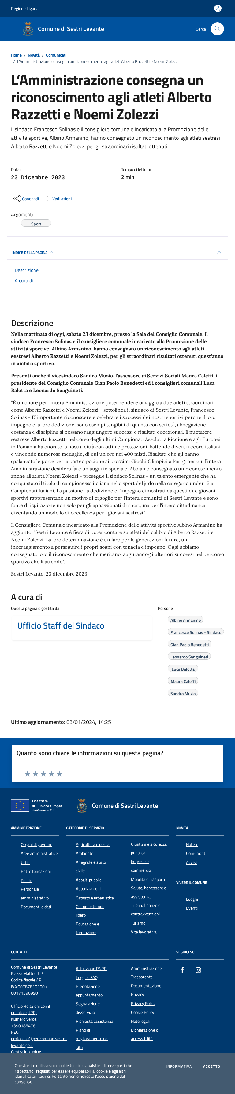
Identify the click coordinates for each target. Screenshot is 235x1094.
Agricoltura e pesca (93, 844)
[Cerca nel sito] (217, 28)
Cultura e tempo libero (90, 910)
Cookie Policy (142, 1012)
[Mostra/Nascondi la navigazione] (7, 28)
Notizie (192, 844)
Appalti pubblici (89, 880)
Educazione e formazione (87, 928)
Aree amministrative (39, 853)
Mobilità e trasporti (148, 879)
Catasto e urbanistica (95, 898)
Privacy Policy (143, 1003)
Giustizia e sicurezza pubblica (149, 848)
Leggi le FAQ (87, 977)
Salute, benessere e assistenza (148, 892)
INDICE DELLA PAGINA (29, 252)
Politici (26, 880)
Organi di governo (36, 844)
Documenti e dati (36, 906)
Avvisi (191, 862)
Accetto (211, 1066)
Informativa (179, 1066)
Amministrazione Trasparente (146, 972)
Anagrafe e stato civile (91, 866)
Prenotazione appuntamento (89, 990)
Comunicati (196, 853)
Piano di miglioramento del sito (92, 1039)
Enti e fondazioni (36, 871)
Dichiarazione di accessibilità (145, 1034)
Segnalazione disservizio (88, 1008)
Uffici (25, 862)
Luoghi (192, 899)
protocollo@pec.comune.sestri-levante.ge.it (39, 1042)
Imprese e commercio (141, 865)
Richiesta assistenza (94, 1021)
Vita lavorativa (144, 932)
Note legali (140, 1021)
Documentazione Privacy (146, 990)
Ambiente (84, 853)
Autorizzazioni (88, 888)
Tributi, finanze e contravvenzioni (145, 909)
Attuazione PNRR (91, 968)
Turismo (138, 923)
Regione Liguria (25, 8)
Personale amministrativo (35, 893)
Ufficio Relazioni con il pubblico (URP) (30, 1009)
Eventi (192, 908)
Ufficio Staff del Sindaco (60, 625)
